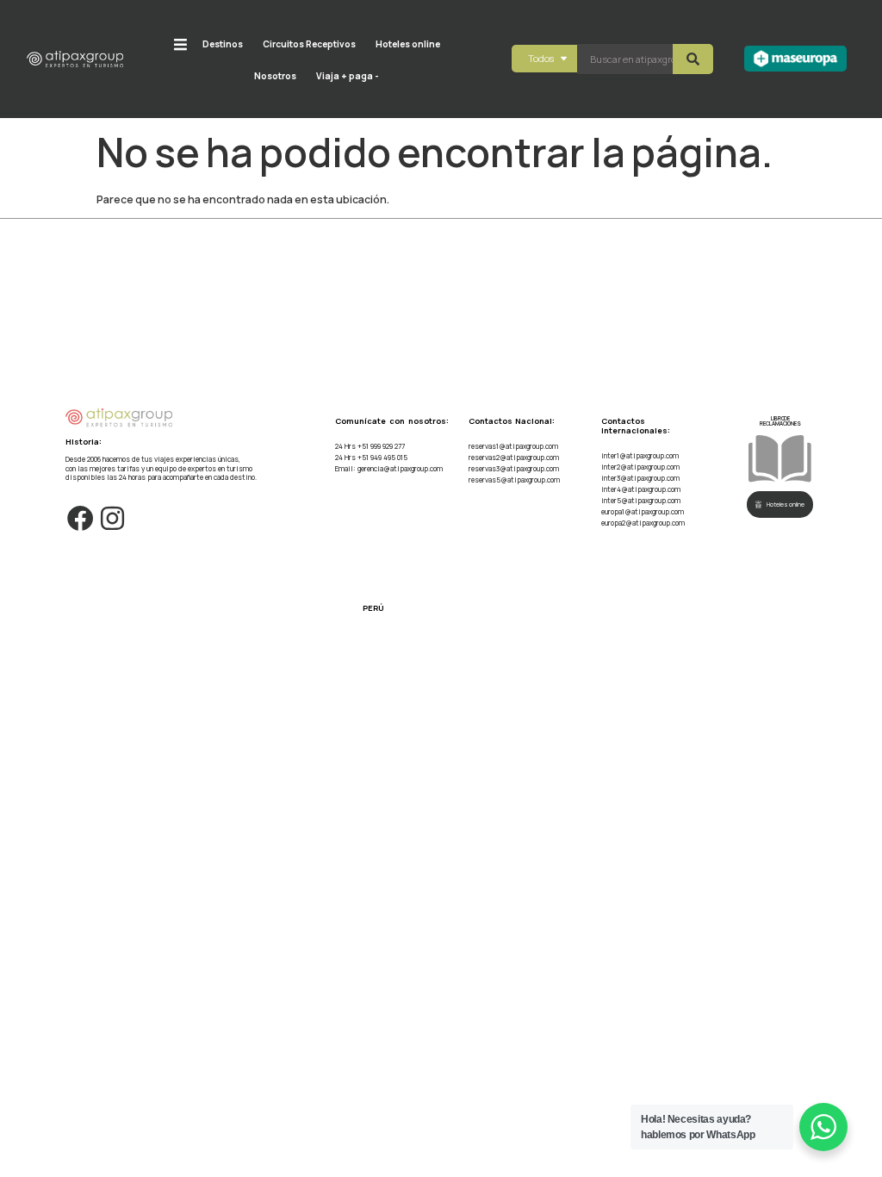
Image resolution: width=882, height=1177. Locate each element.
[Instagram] (112, 519)
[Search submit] (693, 59)
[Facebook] (81, 519)
